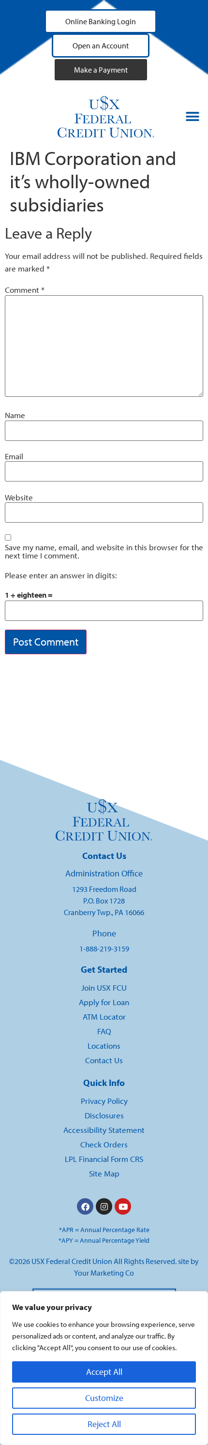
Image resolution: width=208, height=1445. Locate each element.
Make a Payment (101, 70)
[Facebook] (85, 1206)
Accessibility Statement (104, 1130)
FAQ (104, 1031)
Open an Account (101, 45)
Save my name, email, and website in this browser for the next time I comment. (104, 551)
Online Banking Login (100, 21)
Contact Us (104, 1060)
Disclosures (104, 1115)
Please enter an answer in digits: (61, 576)
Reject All (104, 1424)
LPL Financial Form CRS (104, 1159)
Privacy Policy (104, 1101)
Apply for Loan (104, 1002)
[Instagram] (104, 1206)
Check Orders (104, 1144)
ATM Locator (104, 1016)
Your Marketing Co (104, 1273)
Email (14, 456)
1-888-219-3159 (104, 948)
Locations (104, 1045)
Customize (104, 1397)
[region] (104, 1368)
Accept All (104, 1371)
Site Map (104, 1173)
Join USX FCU (104, 987)
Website (19, 498)
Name (15, 415)
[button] (193, 117)
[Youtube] (123, 1206)
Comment (25, 290)
